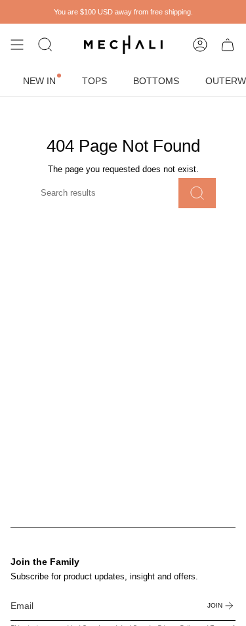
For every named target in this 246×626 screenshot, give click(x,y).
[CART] (227, 45)
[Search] (197, 193)
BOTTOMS (156, 81)
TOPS (94, 81)
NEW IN (39, 81)
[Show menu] (17, 45)
